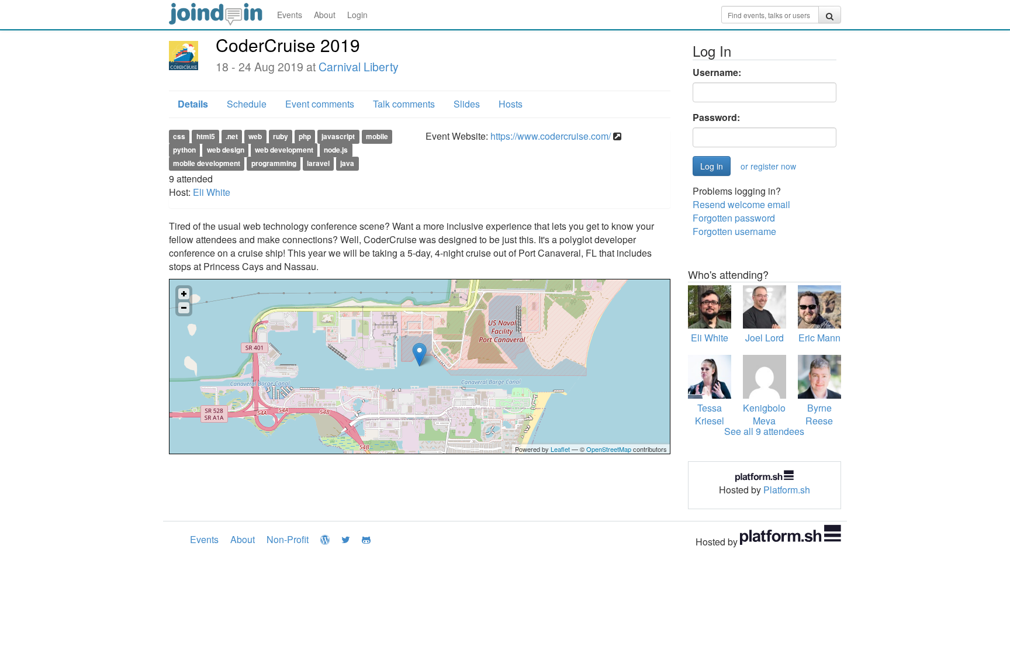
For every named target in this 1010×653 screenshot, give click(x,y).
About (324, 14)
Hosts (511, 103)
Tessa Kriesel (709, 414)
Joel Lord (764, 337)
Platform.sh (786, 489)
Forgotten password (734, 217)
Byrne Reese (819, 414)
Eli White (211, 192)
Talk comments (404, 103)
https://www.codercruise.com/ (550, 136)
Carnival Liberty (359, 66)
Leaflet (560, 449)
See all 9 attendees (764, 431)
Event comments (319, 103)
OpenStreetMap (608, 449)
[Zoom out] (183, 307)
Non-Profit (288, 539)
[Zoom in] (183, 293)
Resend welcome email (741, 204)
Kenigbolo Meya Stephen (764, 421)
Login (357, 14)
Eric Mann (819, 337)
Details (193, 103)
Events (289, 14)
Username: (717, 72)
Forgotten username (734, 231)
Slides (467, 103)
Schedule (247, 103)
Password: (716, 117)
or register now (768, 166)
